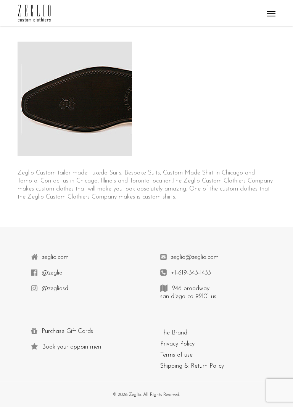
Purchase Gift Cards (66, 331)
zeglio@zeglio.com (194, 257)
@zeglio (51, 273)
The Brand (173, 333)
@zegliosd (54, 289)
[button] (271, 13)
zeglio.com (54, 257)
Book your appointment (71, 347)
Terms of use (176, 355)
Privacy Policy (177, 344)
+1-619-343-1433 (190, 273)
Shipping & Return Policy (192, 366)
